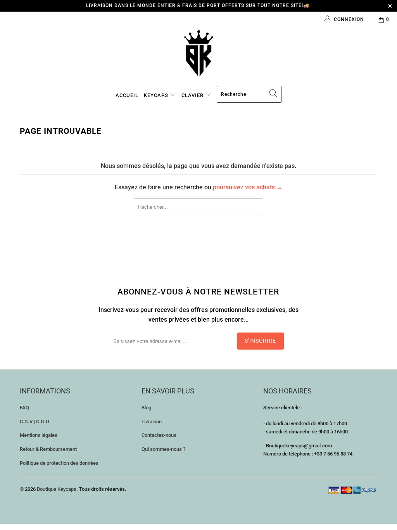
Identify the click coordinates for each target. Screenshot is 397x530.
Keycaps (157, 95)
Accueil (127, 95)
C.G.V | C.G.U (34, 421)
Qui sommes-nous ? (163, 449)
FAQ (24, 407)
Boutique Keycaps (56, 489)
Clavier (193, 95)
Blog (146, 407)
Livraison (152, 421)
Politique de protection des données (59, 463)
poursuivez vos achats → (248, 187)
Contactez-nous (159, 435)
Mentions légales (38, 435)
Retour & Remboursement (48, 449)
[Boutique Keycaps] (198, 53)
